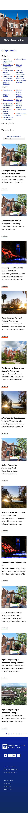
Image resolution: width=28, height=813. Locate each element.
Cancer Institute (7, 90)
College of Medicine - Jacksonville (19, 96)
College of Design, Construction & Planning (8, 66)
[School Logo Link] (13, 746)
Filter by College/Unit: (14, 136)
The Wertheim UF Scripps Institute (8, 118)
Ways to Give (7, 130)
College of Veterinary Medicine (19, 105)
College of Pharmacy (19, 100)
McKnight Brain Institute (7, 110)
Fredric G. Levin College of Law (20, 77)
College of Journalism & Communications (20, 72)
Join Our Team (8, 781)
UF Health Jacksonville (6, 114)
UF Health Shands (21, 109)
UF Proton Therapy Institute (21, 114)
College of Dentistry (19, 91)
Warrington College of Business (21, 81)
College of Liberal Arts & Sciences (8, 77)
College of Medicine (6, 95)
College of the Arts (21, 59)
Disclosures (7, 786)
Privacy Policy (8, 789)
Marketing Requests (10, 772)
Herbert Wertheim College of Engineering (8, 82)
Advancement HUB (9, 767)
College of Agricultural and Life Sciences (7, 61)
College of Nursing (8, 100)
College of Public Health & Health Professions (7, 105)
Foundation (7, 783)
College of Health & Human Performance (8, 72)
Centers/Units (7, 123)
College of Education (19, 65)
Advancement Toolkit (10, 770)
